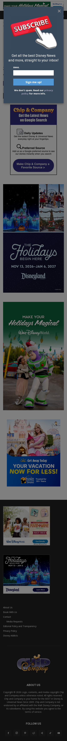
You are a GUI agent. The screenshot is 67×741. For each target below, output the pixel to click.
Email (16, 67)
